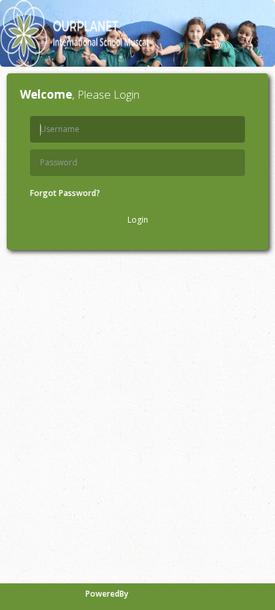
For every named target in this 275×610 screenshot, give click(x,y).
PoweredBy (106, 593)
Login (137, 219)
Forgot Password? (65, 193)
